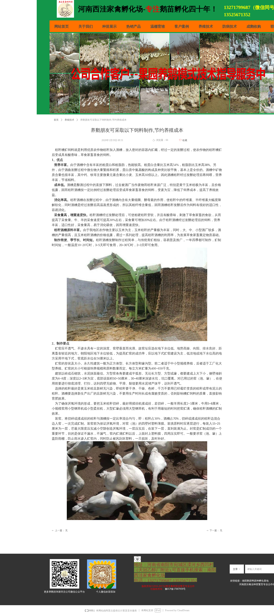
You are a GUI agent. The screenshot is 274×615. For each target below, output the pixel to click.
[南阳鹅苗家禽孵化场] (137, 559)
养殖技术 (69, 119)
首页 (56, 119)
